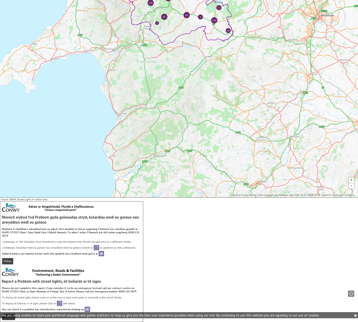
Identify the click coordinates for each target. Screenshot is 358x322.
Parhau (7, 261)
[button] (351, 294)
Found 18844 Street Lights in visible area (24, 199)
